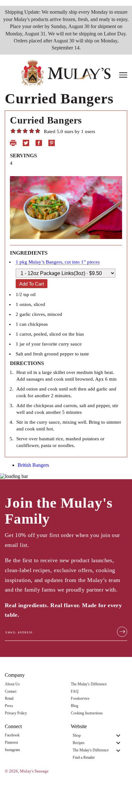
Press (9, 706)
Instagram (12, 750)
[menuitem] (99, 735)
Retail (9, 699)
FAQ (74, 691)
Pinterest (11, 743)
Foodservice (80, 699)
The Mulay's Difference (89, 684)
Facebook (12, 735)
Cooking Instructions (87, 713)
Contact (10, 691)
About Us (12, 684)
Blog (74, 706)
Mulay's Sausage (34, 771)
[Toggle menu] (118, 735)
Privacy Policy (16, 713)
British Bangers (33, 465)
